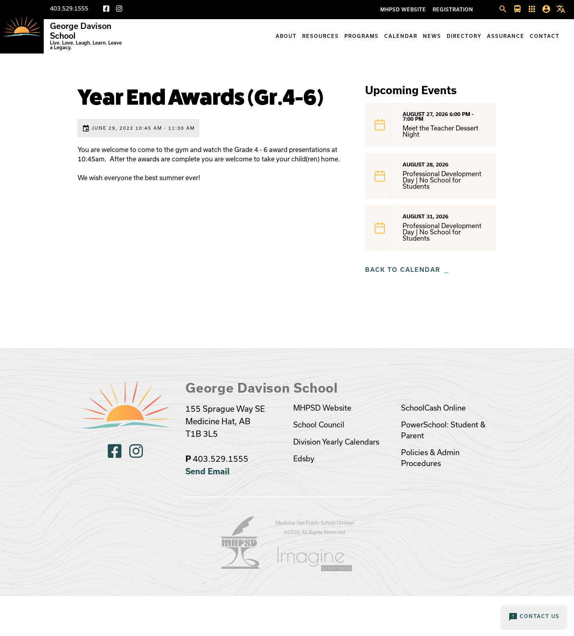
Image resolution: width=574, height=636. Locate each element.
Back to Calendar (402, 269)
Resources (320, 36)
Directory (464, 36)
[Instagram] (119, 10)
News (432, 36)
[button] (503, 9)
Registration (453, 9)
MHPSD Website (403, 9)
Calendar (400, 36)
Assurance (505, 36)
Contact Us (534, 617)
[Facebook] (106, 10)
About (286, 36)
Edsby (303, 459)
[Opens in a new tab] (240, 566)
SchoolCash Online (433, 408)
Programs (361, 36)
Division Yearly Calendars (336, 442)
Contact (545, 36)
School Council (318, 425)
